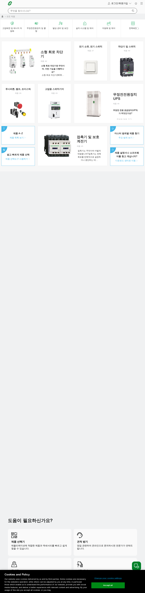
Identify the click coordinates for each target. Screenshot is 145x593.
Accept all (108, 585)
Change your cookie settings (108, 578)
